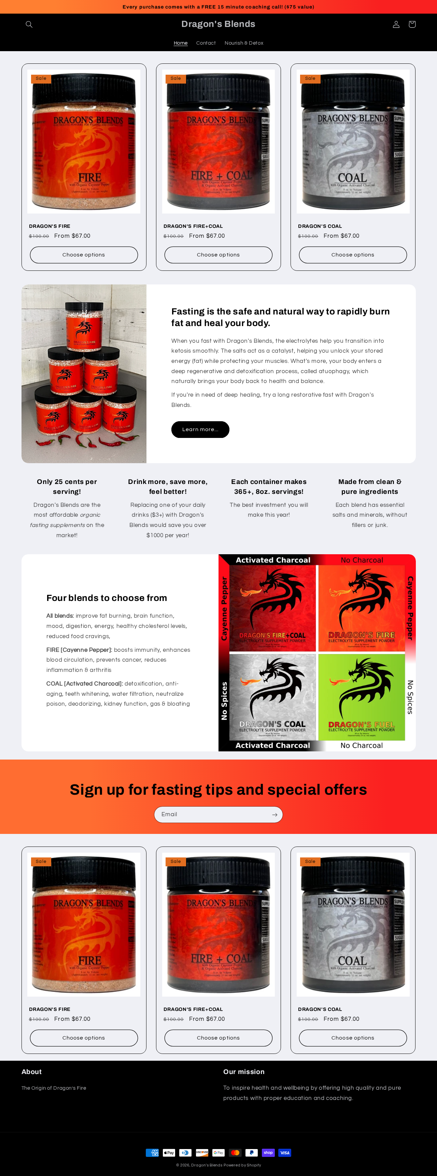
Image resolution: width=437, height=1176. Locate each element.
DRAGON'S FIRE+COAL (193, 226)
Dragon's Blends (206, 1165)
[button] (29, 24)
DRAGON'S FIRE (50, 226)
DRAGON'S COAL (320, 226)
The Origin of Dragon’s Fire (54, 1088)
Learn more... (200, 429)
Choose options (83, 255)
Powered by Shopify (242, 1165)
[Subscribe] (275, 814)
